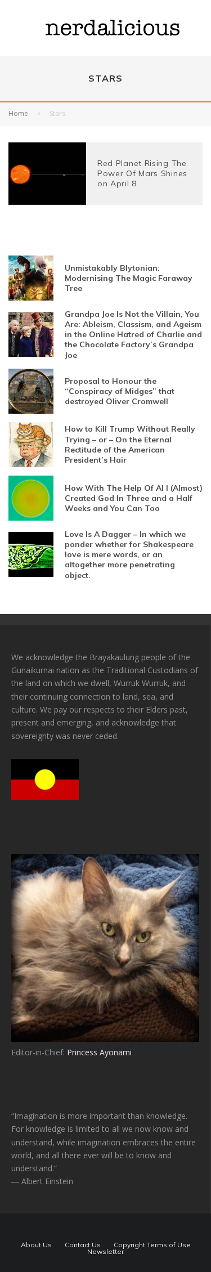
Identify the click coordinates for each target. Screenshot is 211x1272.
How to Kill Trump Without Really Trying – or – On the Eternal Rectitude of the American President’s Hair (130, 444)
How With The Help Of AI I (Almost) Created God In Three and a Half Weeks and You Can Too (134, 498)
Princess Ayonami (99, 1052)
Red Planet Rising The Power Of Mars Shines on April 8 (142, 173)
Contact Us (83, 1245)
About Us (36, 1245)
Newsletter (105, 1251)
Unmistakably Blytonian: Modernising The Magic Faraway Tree (128, 278)
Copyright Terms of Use (152, 1245)
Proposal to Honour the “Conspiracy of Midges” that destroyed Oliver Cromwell (119, 391)
